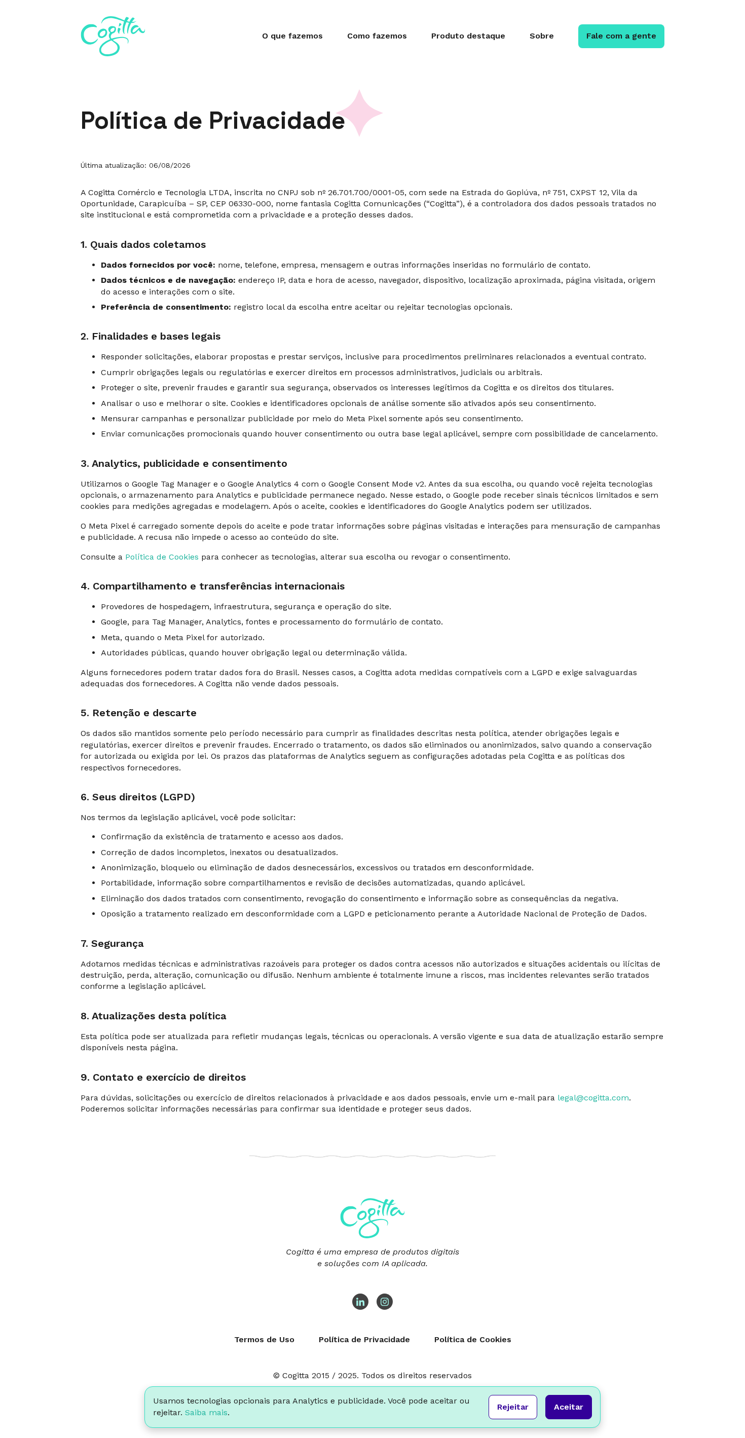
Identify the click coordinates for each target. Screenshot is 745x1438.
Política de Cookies (162, 557)
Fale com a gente (621, 36)
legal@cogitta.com (593, 1097)
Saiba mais (206, 1412)
